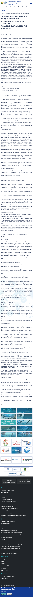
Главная (3, 10)
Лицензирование (5, 528)
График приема (4, 578)
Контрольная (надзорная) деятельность (10, 548)
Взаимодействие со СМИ (7, 559)
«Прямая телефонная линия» (7, 576)
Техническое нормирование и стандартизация (12, 544)
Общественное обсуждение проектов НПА (11, 513)
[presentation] (1, 482)
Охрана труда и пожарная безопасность (10, 546)
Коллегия (3, 504)
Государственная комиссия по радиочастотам (11, 532)
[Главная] (4, 2)
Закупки (3, 539)
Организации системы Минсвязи (8, 501)
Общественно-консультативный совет (10, 508)
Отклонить (10, 594)
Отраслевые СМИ (5, 566)
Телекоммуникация (5, 523)
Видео (2, 561)
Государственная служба (7, 506)
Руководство (4, 497)
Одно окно (3, 583)
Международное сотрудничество (9, 530)
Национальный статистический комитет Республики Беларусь (17, 481)
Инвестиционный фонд (6, 537)
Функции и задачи (5, 492)
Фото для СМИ (4, 570)
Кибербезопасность (5, 551)
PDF (3, 405)
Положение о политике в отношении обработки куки (13, 515)
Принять (3, 594)
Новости (3, 563)
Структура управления (6, 499)
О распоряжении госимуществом (8, 541)
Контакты (3, 581)
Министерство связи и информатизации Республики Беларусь (16, 3)
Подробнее (3, 591)
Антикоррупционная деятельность (9, 553)
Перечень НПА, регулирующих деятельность (12, 511)
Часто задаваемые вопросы (7, 585)
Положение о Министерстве (7, 490)
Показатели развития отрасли (8, 521)
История (3, 495)
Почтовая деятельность (6, 526)
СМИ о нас (3, 568)
